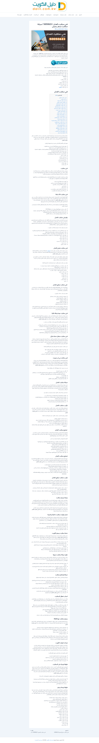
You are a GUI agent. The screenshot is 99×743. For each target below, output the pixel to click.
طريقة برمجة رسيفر (62, 133)
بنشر (76, 15)
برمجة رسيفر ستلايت (62, 119)
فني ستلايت (64, 99)
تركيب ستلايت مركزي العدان (61, 118)
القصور (60, 87)
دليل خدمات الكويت (50, 740)
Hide (56, 95)
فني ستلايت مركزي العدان (61, 105)
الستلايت (48, 251)
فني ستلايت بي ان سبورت (61, 110)
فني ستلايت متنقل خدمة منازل (60, 108)
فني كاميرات (36, 15)
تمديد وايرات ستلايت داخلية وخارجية (59, 120)
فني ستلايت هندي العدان (61, 104)
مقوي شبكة (19, 15)
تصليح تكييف (55, 15)
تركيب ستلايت (71, 15)
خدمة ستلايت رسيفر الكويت (61, 122)
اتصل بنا (36, 740)
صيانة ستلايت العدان (62, 111)
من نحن (40, 740)
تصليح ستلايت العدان (62, 114)
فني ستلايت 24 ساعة (62, 101)
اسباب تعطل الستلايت (62, 127)
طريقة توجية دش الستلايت (61, 131)
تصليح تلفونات (48, 15)
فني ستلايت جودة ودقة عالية (61, 107)
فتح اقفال (42, 15)
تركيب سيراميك (63, 15)
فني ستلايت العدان (63, 98)
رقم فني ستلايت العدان (62, 102)
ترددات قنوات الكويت (62, 130)
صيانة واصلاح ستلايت (62, 125)
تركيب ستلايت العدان (62, 113)
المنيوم (80, 15)
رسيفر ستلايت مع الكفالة (61, 128)
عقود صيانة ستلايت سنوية (61, 124)
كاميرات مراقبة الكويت (27, 15)
